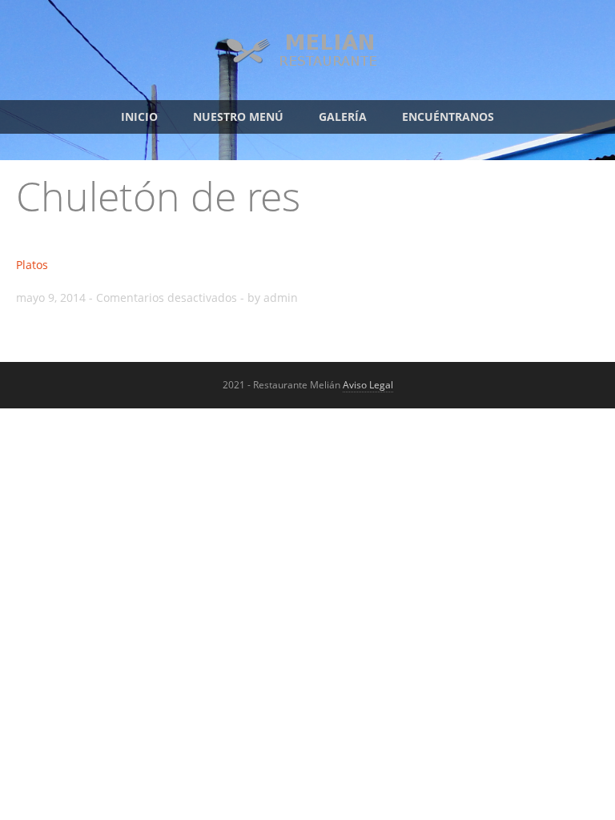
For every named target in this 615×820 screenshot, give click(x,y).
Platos (32, 264)
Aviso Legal (368, 385)
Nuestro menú (238, 116)
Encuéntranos (448, 116)
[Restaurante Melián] (308, 64)
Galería (343, 116)
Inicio (139, 116)
